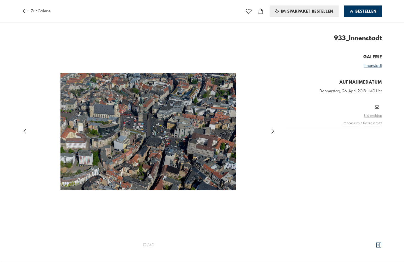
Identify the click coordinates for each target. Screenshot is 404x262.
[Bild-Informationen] (378, 245)
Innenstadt (373, 66)
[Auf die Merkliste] (248, 11)
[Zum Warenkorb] (261, 11)
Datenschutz (372, 123)
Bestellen (365, 11)
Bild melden (373, 116)
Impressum (351, 123)
